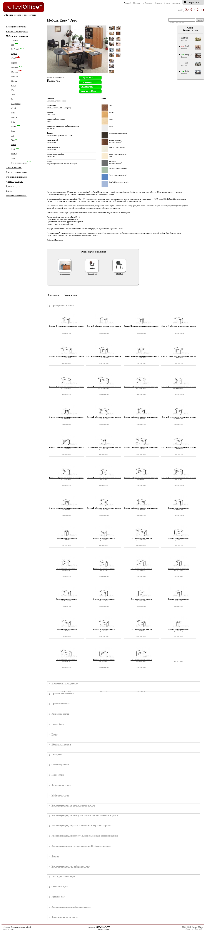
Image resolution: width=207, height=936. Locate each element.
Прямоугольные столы (63, 306)
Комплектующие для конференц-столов (71, 866)
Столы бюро (58, 724)
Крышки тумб (58, 897)
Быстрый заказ (193, 3)
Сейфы (9, 191)
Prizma (13, 126)
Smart (13, 145)
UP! (12, 45)
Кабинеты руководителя (17, 31)
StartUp (14, 154)
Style (13, 158)
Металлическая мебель (16, 196)
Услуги (167, 3)
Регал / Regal (92, 274)
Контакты (176, 3)
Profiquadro (15, 49)
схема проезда (8, 929)
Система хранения (60, 765)
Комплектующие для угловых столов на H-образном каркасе (81, 846)
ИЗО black (119, 274)
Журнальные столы (61, 785)
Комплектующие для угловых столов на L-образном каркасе (81, 826)
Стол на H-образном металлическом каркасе (66, 326)
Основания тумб (60, 886)
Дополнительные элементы (65, 917)
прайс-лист (88, 77)
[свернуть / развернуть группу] (49, 306)
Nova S (14, 117)
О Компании (147, 3)
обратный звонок (104, 929)
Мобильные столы (60, 795)
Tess (13, 140)
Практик (14, 76)
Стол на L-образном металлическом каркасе (104, 387)
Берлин (14, 54)
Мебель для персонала (17, 36)
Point (13, 122)
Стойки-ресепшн (14, 167)
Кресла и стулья (13, 186)
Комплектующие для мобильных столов (71, 907)
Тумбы (55, 734)
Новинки (136, 3)
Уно (12, 90)
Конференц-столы (60, 714)
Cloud (13, 108)
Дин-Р (13, 58)
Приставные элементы (63, 693)
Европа (14, 63)
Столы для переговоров (16, 172)
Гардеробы (57, 754)
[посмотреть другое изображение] (111, 35)
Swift (13, 149)
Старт (13, 85)
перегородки (180, 22)
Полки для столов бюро (63, 876)
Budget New (15, 104)
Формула (14, 40)
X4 (12, 136)
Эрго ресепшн (65, 274)
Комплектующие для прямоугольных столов (73, 805)
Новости (158, 3)
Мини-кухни (58, 775)
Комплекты (70, 294)
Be (12, 99)
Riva (13, 131)
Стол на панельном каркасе (178, 508)
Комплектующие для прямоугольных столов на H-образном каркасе (85, 836)
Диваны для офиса (14, 181)
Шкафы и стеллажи (61, 744)
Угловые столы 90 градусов (65, 683)
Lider (13, 113)
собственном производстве (87, 233)
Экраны (55, 856)
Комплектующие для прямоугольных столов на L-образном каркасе (85, 815)
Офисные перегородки (16, 177)
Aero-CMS (198, 929)
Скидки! (127, 3)
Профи (14, 81)
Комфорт (14, 67)
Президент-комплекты (16, 27)
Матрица (14, 72)
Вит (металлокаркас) (19, 163)
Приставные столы (61, 704)
